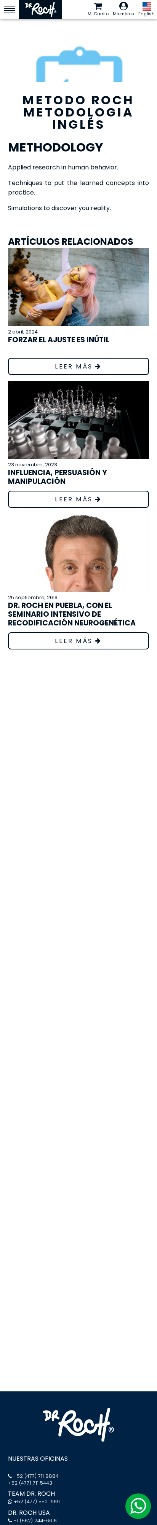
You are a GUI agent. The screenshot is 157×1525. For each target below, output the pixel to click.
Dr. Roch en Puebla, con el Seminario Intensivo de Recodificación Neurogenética (72, 614)
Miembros (123, 14)
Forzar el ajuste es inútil (58, 340)
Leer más (75, 366)
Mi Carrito (98, 14)
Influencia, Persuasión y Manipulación (57, 477)
